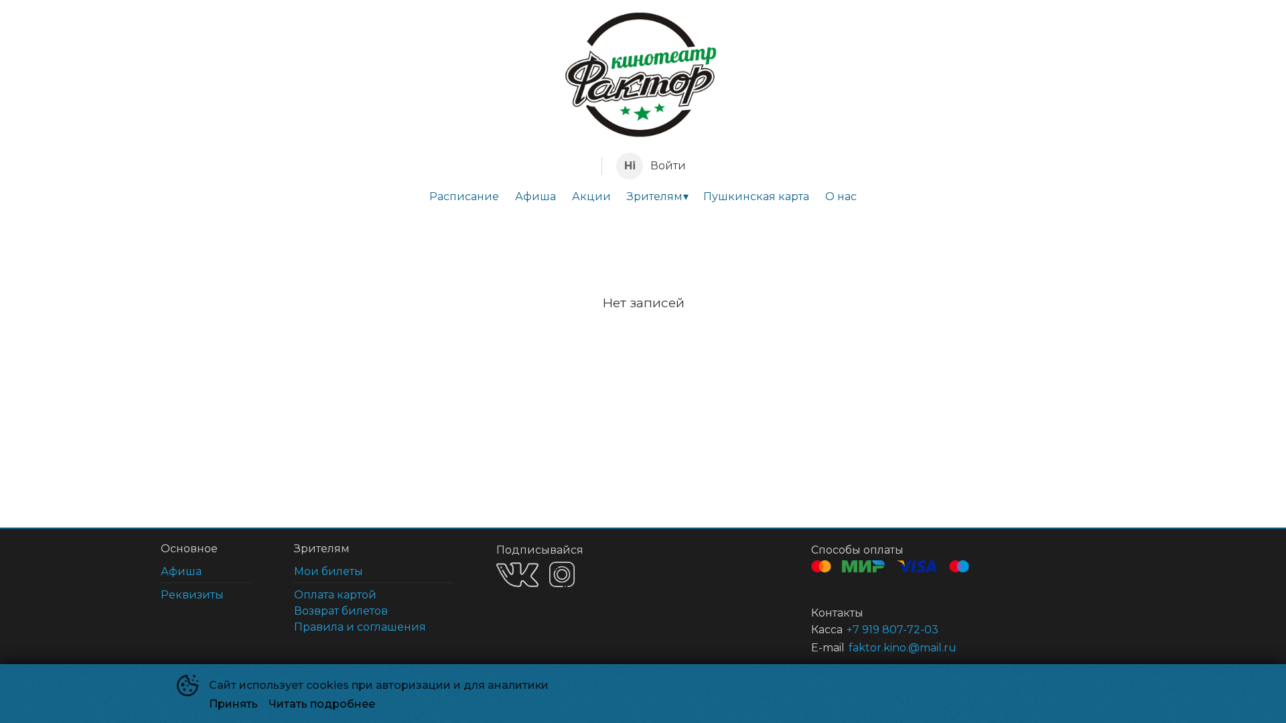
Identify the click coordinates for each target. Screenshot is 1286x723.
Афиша (535, 196)
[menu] (643, 197)
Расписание (464, 196)
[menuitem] (464, 197)
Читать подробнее (322, 704)
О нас (841, 196)
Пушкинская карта (756, 196)
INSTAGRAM (562, 574)
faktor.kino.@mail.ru (902, 647)
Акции (591, 196)
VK (517, 574)
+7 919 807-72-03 (892, 629)
